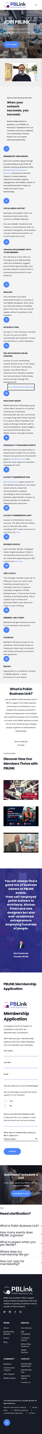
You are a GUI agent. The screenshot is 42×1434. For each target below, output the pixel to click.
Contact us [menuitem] (26, 1382)
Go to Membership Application (21, 387)
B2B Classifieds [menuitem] (25, 1333)
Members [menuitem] (7, 1364)
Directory (18, 561)
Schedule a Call (21, 1193)
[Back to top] (7, 1422)
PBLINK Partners (18, 459)
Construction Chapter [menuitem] (9, 1369)
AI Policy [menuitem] (32, 1413)
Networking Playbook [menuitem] (26, 1345)
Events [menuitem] (6, 1338)
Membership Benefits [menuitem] (9, 1333)
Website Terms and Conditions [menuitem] (15, 1407)
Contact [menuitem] (25, 1359)
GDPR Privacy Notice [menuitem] (21, 1410)
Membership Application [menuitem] (26, 1365)
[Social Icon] (5, 1312)
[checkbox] (21, 1103)
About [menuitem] (6, 1328)
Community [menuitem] (9, 1359)
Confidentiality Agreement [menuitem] (13, 1413)
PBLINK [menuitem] (6, 1323)
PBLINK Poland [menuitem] (9, 1378)
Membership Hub (11, 482)
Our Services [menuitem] (26, 1328)
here (18, 532)
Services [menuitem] (25, 1323)
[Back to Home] (15, 6)
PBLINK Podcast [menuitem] (24, 1351)
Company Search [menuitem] (25, 1339)
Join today (11, 44)
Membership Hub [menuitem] (26, 1371)
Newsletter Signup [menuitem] (25, 1377)
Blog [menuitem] (5, 1342)
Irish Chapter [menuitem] (9, 1374)
